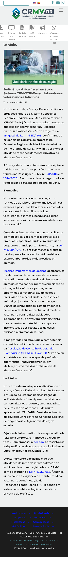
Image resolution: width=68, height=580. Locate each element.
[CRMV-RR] (33, 18)
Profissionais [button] (41, 513)
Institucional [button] (19, 513)
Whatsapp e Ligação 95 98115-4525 (54, 38)
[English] (34, 2)
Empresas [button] (20, 517)
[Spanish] (38, 2)
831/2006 (52, 174)
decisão (39, 442)
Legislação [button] (40, 517)
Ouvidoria (42, 33)
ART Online (32, 34)
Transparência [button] (41, 526)
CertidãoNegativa (22, 34)
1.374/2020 (10, 178)
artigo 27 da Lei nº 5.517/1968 (22, 135)
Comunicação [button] (41, 521)
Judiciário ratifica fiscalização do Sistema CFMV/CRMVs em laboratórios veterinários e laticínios (33, 93)
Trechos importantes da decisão (25, 270)
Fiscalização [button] (18, 521)
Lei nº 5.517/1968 (39, 471)
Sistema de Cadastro (11, 36)
